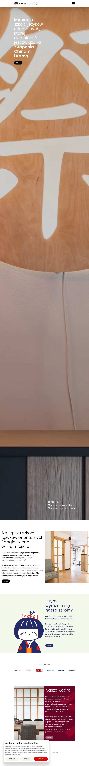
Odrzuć (26, 759)
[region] (26, 751)
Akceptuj (41, 759)
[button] (73, 3)
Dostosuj (12, 759)
